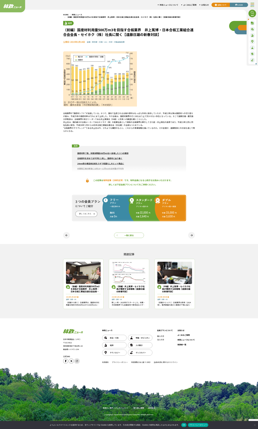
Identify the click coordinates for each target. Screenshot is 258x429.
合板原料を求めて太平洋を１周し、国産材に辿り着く (99, 158)
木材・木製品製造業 (117, 42)
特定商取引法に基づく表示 (140, 362)
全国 (88, 42)
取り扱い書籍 (138, 408)
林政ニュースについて (186, 339)
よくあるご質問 (184, 335)
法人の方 (160, 339)
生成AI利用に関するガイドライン (166, 362)
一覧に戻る (129, 235)
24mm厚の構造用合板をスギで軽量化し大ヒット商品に (100, 163)
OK (184, 425)
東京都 (94, 42)
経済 (70, 23)
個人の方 (160, 336)
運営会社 (151, 408)
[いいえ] (254, 425)
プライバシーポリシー (120, 362)
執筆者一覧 (182, 344)
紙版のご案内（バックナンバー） (116, 408)
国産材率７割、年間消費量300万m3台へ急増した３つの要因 (102, 153)
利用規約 (105, 362)
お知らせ (181, 330)
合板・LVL (103, 42)
